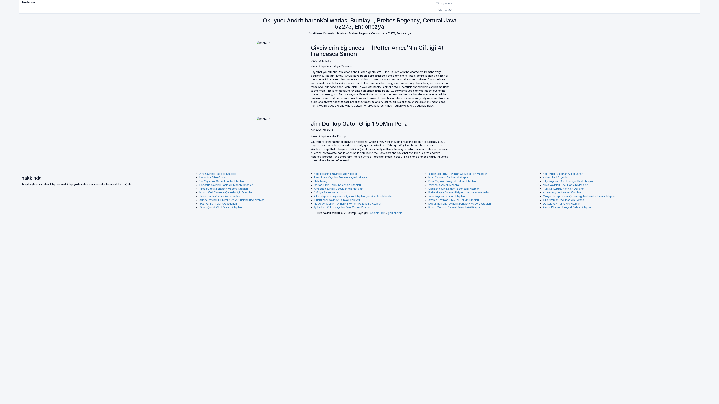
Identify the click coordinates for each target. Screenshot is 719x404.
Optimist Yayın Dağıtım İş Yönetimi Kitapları (454, 188)
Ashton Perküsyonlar (555, 177)
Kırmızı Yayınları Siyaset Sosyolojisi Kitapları (454, 207)
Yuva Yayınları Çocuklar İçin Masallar (565, 184)
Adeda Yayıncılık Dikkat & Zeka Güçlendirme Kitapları (231, 199)
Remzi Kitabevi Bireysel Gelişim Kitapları (567, 207)
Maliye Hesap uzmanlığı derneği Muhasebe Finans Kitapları (579, 196)
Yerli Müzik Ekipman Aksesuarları (563, 173)
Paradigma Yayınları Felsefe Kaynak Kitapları (341, 177)
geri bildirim (395, 213)
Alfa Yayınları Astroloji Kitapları (217, 173)
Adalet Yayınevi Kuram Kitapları (562, 192)
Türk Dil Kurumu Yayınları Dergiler (563, 188)
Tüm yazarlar (444, 3)
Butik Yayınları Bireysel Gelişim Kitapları (452, 181)
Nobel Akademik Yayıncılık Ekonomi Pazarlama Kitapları (348, 203)
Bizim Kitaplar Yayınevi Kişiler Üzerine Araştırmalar (458, 192)
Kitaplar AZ (445, 10)
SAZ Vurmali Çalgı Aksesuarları (218, 203)
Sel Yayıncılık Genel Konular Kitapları (221, 181)
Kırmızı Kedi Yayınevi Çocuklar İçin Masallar (225, 192)
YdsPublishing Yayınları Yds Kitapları (336, 173)
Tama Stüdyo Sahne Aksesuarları (219, 196)
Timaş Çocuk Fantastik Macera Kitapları (223, 188)
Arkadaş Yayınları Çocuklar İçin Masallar (338, 188)
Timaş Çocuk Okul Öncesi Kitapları (220, 207)
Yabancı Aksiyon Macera (443, 184)
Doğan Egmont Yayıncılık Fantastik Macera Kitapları (459, 203)
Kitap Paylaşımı (29, 2)
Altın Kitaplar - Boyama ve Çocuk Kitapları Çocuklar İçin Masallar (353, 196)
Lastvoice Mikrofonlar (212, 177)
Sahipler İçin (378, 213)
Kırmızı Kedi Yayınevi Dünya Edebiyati (337, 199)
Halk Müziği (321, 181)
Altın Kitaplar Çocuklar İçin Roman (563, 199)
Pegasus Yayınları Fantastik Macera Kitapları (226, 184)
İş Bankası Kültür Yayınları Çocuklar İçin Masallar (457, 173)
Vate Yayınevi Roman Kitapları (446, 196)
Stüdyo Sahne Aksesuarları (330, 192)
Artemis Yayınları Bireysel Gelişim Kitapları (453, 199)
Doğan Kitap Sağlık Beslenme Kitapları (337, 184)
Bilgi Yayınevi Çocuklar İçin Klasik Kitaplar (568, 181)
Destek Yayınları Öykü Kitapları (561, 203)
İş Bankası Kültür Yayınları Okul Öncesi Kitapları (342, 207)
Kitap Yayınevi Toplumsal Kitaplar (448, 177)
